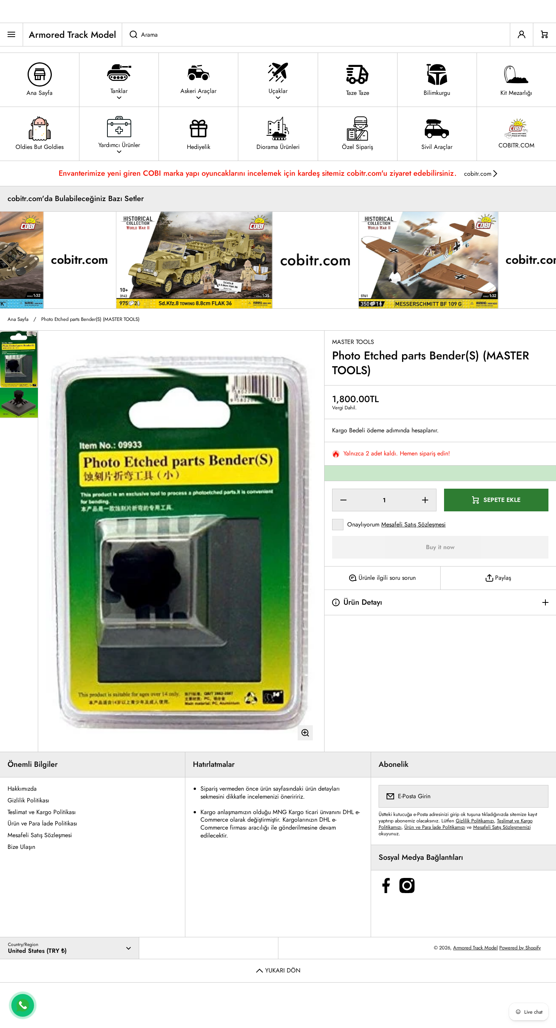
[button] (544, 34)
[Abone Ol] (537, 796)
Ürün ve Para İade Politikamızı (434, 827)
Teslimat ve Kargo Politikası (42, 812)
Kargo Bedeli (348, 431)
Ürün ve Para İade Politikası (42, 823)
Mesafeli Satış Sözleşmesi (413, 524)
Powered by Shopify (520, 947)
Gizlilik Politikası (28, 800)
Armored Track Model (475, 947)
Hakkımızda (22, 788)
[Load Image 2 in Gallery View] (19, 403)
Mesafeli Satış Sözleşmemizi (502, 827)
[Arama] (129, 34)
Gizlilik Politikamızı (475, 820)
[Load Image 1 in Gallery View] (19, 359)
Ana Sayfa (18, 319)
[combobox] (316, 34)
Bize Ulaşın (21, 846)
